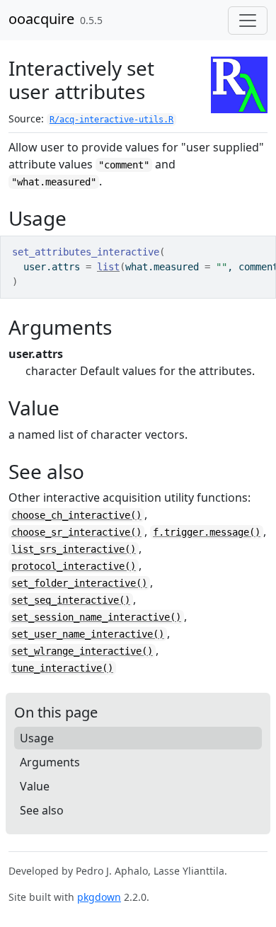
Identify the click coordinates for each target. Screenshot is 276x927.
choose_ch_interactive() (76, 515)
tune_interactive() (62, 668)
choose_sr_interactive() (76, 532)
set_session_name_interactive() (96, 617)
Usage (37, 738)
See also (42, 810)
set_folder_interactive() (79, 583)
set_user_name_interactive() (87, 634)
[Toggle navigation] (248, 20)
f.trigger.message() (206, 532)
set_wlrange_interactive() (82, 651)
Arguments (50, 762)
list (108, 266)
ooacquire (41, 18)
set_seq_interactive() (70, 600)
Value (35, 786)
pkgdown (99, 897)
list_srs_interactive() (73, 549)
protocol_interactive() (73, 566)
